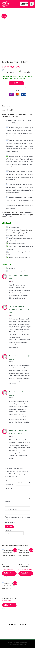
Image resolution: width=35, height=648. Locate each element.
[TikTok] (20, 625)
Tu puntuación (9, 482)
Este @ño (8, 530)
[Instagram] (15, 625)
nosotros (28, 213)
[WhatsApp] (26, 625)
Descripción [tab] (6, 106)
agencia (8, 215)
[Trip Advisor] (23, 625)
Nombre (8, 501)
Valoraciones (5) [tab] (7, 110)
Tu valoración (10, 488)
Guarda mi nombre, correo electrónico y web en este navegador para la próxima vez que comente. (17, 519)
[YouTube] (12, 625)
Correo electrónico (11, 509)
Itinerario (26, 72)
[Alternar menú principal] (32, 4)
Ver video (11, 72)
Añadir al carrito (16, 83)
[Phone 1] (18, 625)
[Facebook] (9, 625)
